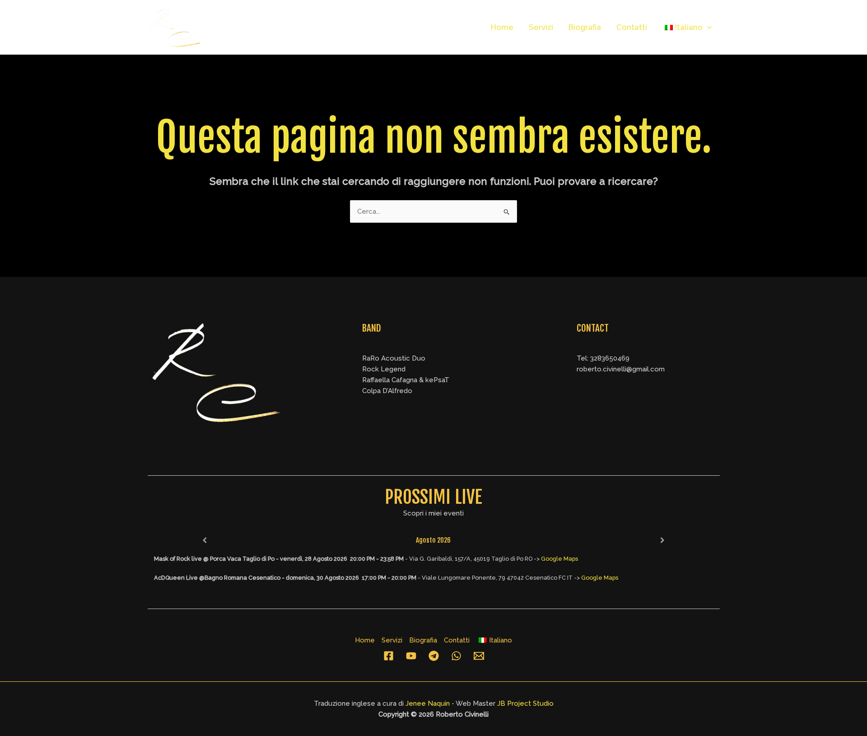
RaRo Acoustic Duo (393, 358)
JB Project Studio (525, 703)
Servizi (541, 27)
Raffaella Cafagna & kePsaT (405, 380)
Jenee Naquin (428, 703)
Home (502, 27)
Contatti (631, 27)
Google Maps (559, 558)
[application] (707, 27)
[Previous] (205, 540)
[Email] (479, 656)
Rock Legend (384, 369)
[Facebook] (388, 656)
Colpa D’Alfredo (387, 391)
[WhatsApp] (456, 656)
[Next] (662, 540)
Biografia (585, 27)
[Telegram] (434, 656)
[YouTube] (411, 656)
